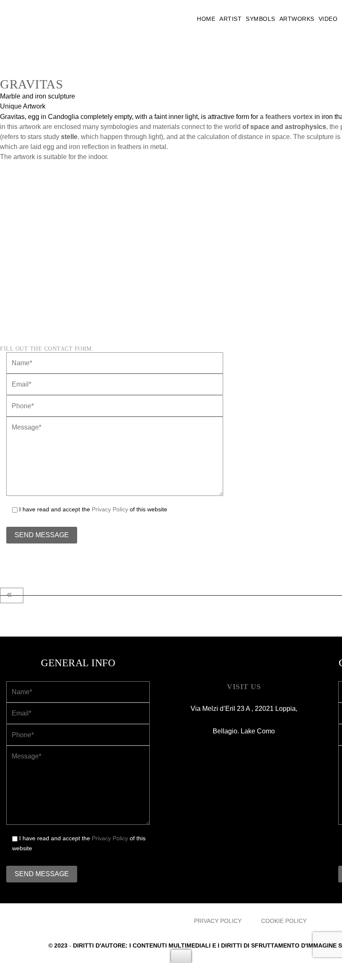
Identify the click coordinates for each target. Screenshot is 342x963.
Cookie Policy (284, 921)
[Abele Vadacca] (62, 19)
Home (206, 18)
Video (328, 18)
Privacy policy (217, 921)
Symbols (260, 18)
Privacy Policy (110, 509)
